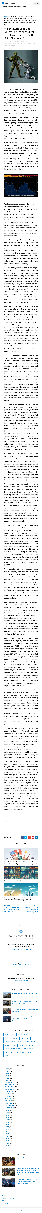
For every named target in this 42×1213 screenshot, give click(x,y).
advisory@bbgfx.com (21, 980)
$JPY (18, 16)
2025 (7, 1071)
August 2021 (9, 1091)
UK (11, 21)
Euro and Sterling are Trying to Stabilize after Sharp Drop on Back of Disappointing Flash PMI (20, 899)
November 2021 (10, 1085)
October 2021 (10, 1087)
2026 (7, 1069)
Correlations (29, 16)
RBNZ (30, 19)
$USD (22, 16)
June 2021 (8, 1096)
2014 (7, 1124)
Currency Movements (24, 1034)
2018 (7, 1115)
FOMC (29, 1052)
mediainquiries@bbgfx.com (21, 965)
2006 (7, 1143)
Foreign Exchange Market (12, 1049)
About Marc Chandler (8, 1198)
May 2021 (8, 1098)
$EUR (14, 16)
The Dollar (14, 1038)
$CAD (10, 16)
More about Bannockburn (21, 949)
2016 (7, 1120)
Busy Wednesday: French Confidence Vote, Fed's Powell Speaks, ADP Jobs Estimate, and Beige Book (20, 863)
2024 (7, 1073)
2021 (7, 1080)
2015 (7, 1122)
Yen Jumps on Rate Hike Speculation (15, 881)
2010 (7, 1134)
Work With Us (6, 1201)
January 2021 (9, 1108)
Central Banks (30, 1045)
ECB (22, 1038)
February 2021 (10, 1105)
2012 (7, 1129)
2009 (7, 1136)
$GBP (19, 1041)
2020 (7, 1111)
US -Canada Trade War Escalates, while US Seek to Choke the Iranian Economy (24, 1019)
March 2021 (9, 1103)
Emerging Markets (30, 1041)
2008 (7, 1138)
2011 (7, 1131)
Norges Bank (19, 19)
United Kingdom (28, 1049)
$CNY (6, 1056)
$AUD (14, 1045)
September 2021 (11, 1089)
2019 (7, 1113)
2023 (7, 1076)
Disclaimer (5, 1203)
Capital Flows (20, 1052)
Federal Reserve (9, 19)
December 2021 (10, 1082)
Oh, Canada (21, 1158)
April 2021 (8, 1101)
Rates (25, 19)
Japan (13, 1034)
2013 (7, 1127)
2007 (7, 1141)
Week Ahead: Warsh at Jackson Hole (24, 993)
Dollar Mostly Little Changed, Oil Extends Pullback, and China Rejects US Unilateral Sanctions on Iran (28, 1171)
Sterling (7, 1045)
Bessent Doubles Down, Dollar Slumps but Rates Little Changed (25, 1002)
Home (6, 16)
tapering (6, 21)
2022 (7, 1078)
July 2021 (8, 1094)
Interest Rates (9, 1052)
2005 (7, 1145)
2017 (7, 1117)
